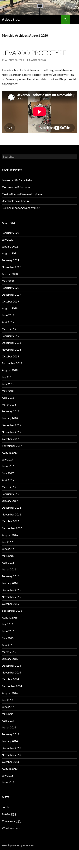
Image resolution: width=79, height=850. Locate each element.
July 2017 (7, 459)
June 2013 (8, 782)
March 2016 (9, 569)
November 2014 (11, 672)
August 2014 (10, 693)
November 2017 (11, 432)
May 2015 (8, 638)
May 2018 (8, 390)
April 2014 (8, 720)
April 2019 (8, 322)
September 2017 (12, 445)
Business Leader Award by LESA (21, 207)
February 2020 (10, 287)
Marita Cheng (37, 60)
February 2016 (10, 576)
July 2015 (7, 624)
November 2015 (11, 596)
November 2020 (11, 267)
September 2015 (12, 610)
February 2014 (10, 734)
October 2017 (10, 438)
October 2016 (10, 521)
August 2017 (10, 452)
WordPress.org (11, 828)
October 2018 (10, 356)
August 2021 (10, 253)
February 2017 (10, 493)
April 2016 (8, 562)
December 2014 (11, 665)
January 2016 (10, 583)
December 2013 (11, 748)
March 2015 (9, 651)
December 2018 (11, 342)
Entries (9, 814)
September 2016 (12, 528)
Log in (5, 807)
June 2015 (8, 631)
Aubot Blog (11, 19)
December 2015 (11, 590)
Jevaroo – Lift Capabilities (17, 180)
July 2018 (7, 377)
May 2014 (8, 713)
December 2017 (11, 425)
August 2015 (10, 617)
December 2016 (11, 507)
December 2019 (11, 294)
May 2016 (8, 555)
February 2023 (10, 232)
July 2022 (7, 239)
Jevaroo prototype (34, 52)
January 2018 (10, 418)
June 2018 (8, 383)
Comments (11, 821)
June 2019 (8, 315)
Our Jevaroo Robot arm (16, 187)
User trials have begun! (16, 200)
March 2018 (9, 404)
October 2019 (10, 301)
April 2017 (8, 480)
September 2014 (12, 686)
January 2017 (10, 500)
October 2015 (10, 603)
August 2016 (10, 535)
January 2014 (10, 741)
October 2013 (10, 761)
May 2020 (8, 280)
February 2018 (10, 411)
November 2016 (11, 514)
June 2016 (8, 548)
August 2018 (10, 370)
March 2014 (9, 727)
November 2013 (11, 754)
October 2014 (10, 679)
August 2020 (10, 274)
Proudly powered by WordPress (18, 845)
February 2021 (10, 260)
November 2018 (11, 349)
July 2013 (7, 775)
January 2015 (10, 658)
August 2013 (10, 768)
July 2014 (7, 700)
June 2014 (8, 706)
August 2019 (10, 308)
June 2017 (8, 466)
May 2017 (8, 473)
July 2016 (7, 542)
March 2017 (9, 487)
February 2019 (10, 335)
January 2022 (10, 246)
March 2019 (9, 329)
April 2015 (8, 645)
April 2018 (8, 397)
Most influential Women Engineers (23, 194)
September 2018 (12, 363)
